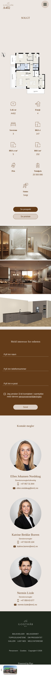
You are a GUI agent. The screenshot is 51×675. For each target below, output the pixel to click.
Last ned (21, 641)
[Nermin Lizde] (25, 580)
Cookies (23, 651)
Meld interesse (35, 641)
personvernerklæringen (30, 396)
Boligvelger (18, 634)
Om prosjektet (35, 637)
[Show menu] (45, 4)
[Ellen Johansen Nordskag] (25, 463)
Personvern (13, 651)
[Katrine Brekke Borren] (25, 522)
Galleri (11, 641)
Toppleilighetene (17, 637)
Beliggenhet (32, 634)
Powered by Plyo (25, 663)
